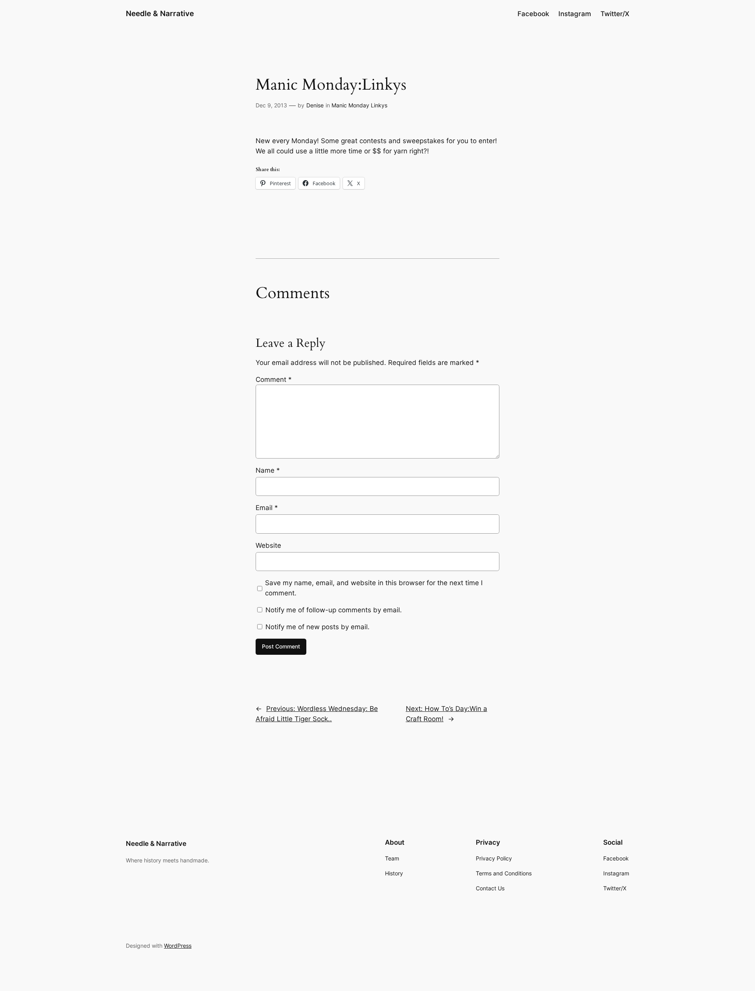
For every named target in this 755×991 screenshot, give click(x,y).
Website (268, 545)
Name (268, 470)
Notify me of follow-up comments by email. (333, 610)
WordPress (178, 945)
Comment (274, 379)
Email (267, 508)
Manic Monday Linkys (359, 105)
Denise (315, 105)
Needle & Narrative (160, 13)
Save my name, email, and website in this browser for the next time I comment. (373, 588)
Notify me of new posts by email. (317, 627)
